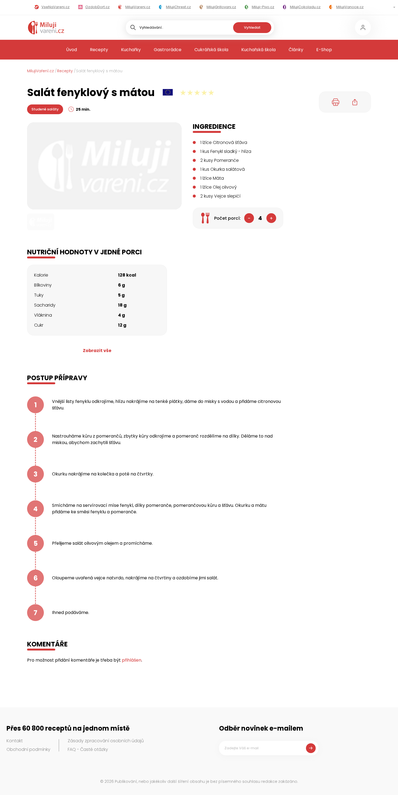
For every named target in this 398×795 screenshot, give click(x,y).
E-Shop (324, 50)
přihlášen (131, 660)
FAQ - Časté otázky (88, 749)
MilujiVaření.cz (40, 71)
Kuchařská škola (258, 50)
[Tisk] (336, 102)
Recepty (99, 50)
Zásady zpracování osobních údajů (106, 741)
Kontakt (14, 741)
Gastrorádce (167, 50)
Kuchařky (131, 50)
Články (296, 50)
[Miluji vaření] (46, 27)
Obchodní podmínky (28, 749)
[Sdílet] (355, 102)
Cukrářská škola (211, 50)
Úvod (71, 50)
